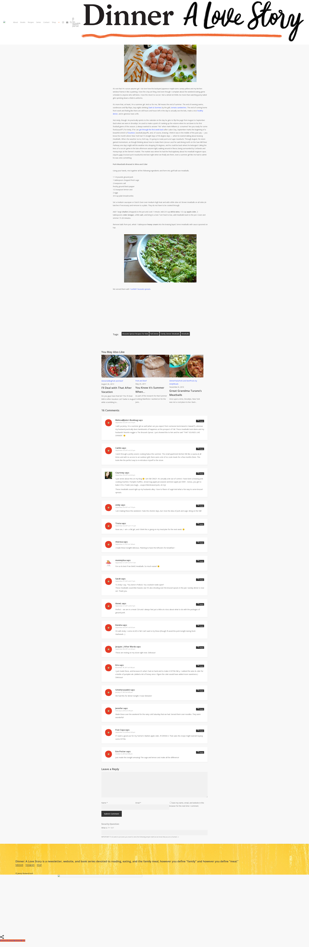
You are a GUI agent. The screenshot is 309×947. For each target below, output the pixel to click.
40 (183, 356)
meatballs (185, 334)
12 (116, 356)
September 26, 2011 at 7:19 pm (125, 507)
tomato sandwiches (178, 107)
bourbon (131, 133)
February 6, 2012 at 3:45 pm (124, 711)
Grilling (109, 381)
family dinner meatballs (170, 334)
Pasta (177, 381)
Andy (175, 356)
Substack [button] (19, 865)
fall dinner (154, 334)
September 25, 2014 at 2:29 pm (125, 732)
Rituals (175, 384)
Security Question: (110, 824)
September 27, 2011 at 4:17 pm (125, 581)
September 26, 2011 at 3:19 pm (125, 422)
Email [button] (39, 865)
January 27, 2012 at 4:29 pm (124, 692)
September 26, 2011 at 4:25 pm (125, 475)
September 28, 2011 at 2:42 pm (125, 649)
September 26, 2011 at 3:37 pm (125, 450)
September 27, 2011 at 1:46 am (125, 544)
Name (104, 803)
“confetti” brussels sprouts (140, 289)
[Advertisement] (160, 308)
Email (138, 803)
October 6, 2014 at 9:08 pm (124, 754)
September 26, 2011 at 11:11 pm (125, 526)
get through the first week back (151, 129)
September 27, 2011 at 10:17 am (125, 563)
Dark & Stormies (155, 107)
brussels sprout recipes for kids (135, 334)
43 (150, 356)
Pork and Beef (117, 381)
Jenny (107, 356)
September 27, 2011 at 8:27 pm (125, 606)
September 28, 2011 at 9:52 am (125, 627)
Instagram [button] (30, 865)
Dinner (104, 381)
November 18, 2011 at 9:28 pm (125, 667)
